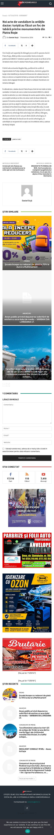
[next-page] (8, 384)
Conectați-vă (27, 473)
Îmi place (10, 473)
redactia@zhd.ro (33, 802)
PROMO (27, 261)
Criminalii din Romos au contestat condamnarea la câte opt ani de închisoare (14, 168)
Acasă (5, 16)
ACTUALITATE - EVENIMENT (17, 16)
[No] (51, 827)
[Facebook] (26, 808)
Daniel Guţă (13, 37)
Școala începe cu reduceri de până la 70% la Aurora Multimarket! (27, 265)
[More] (32, 45)
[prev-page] (4, 384)
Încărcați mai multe (26, 779)
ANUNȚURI (27, 313)
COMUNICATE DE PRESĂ (26, 365)
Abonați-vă (43, 473)
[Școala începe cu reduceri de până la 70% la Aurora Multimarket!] (27, 243)
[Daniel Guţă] (5, 37)
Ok (27, 831)
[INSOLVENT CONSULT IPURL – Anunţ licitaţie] (10, 749)
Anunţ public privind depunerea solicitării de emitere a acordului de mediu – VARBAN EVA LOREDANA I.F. (27, 319)
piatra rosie (17, 139)
